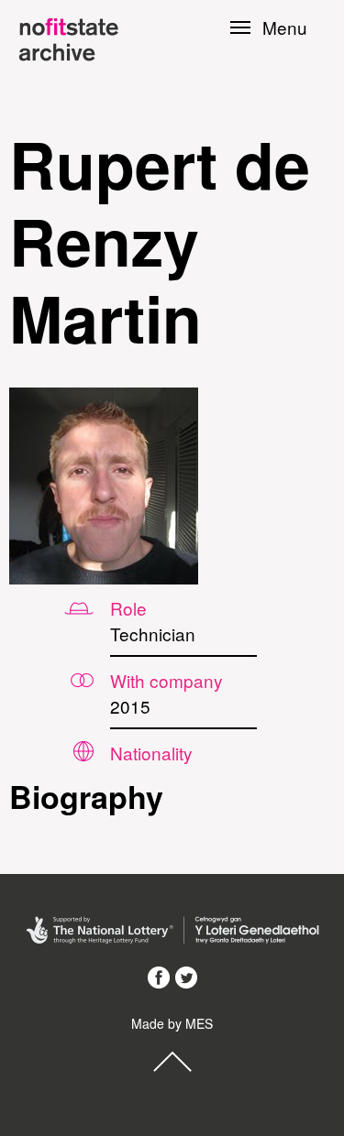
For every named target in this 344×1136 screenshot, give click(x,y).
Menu (284, 27)
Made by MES (172, 1023)
